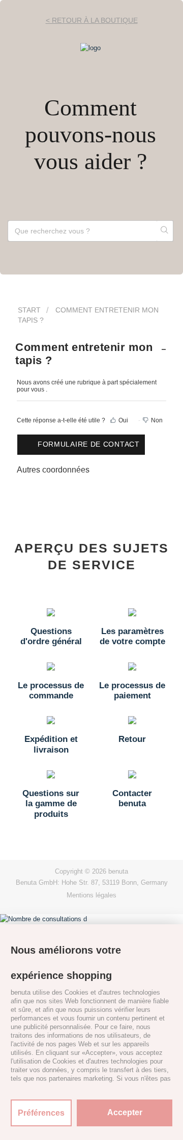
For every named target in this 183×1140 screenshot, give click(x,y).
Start (29, 310)
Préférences (41, 1113)
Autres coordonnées (53, 469)
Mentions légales (91, 895)
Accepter (124, 1112)
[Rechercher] (165, 231)
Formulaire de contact (89, 444)
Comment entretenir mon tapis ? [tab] (83, 354)
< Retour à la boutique (92, 20)
